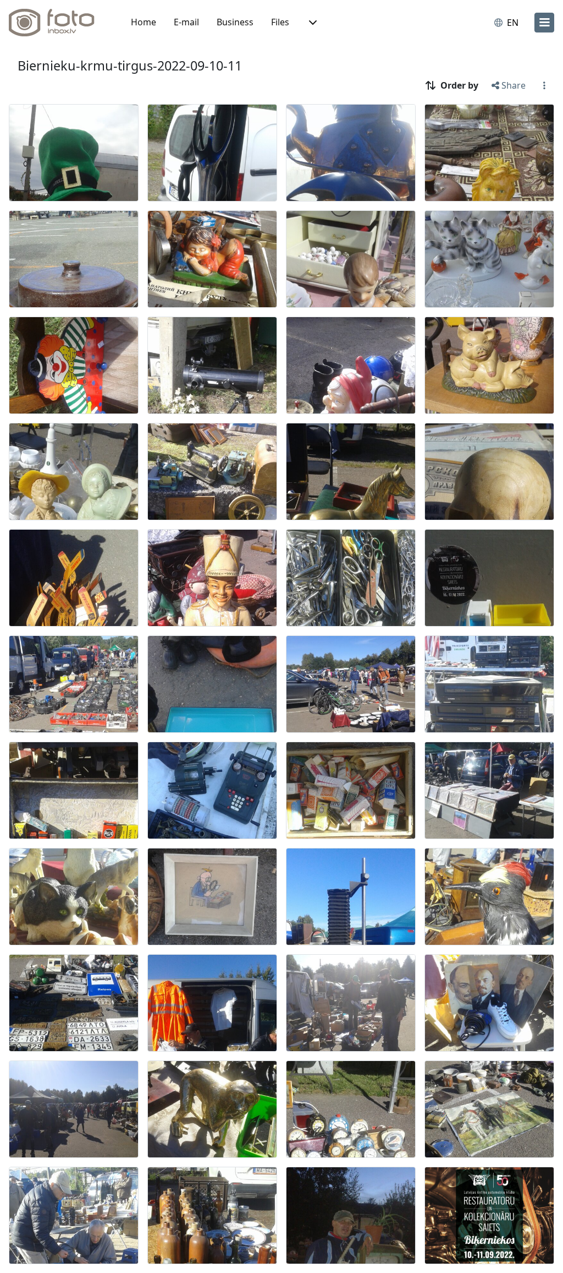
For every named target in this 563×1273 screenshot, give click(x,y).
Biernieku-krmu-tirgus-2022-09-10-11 (130, 65)
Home (143, 22)
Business (235, 22)
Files (280, 22)
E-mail (186, 22)
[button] (311, 22)
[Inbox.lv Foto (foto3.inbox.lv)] (58, 22)
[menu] (544, 22)
